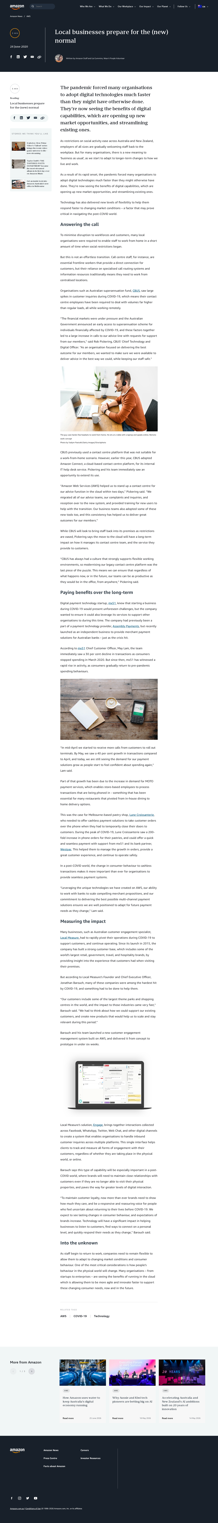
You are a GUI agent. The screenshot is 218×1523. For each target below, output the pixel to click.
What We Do (105, 6)
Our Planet (162, 6)
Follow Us (183, 6)
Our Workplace (125, 6)
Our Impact (145, 6)
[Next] (31, 1371)
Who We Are (86, 6)
